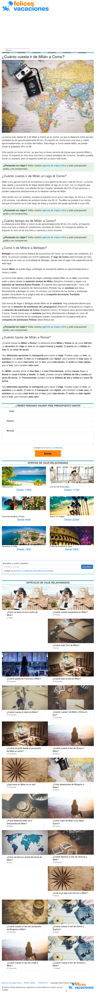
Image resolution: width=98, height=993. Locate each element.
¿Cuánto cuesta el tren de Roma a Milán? (68, 749)
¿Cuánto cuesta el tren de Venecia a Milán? (69, 964)
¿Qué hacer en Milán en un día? (21, 784)
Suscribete (87, 566)
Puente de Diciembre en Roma (61, 546)
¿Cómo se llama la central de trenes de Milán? (24, 858)
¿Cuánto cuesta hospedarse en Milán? (70, 612)
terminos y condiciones (23, 570)
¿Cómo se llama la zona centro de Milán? (22, 613)
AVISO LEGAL (29, 982)
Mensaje (10, 430)
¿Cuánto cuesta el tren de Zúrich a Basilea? (68, 928)
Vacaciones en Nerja (9, 546)
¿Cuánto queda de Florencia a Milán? (24, 678)
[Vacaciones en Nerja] (24, 540)
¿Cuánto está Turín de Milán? (66, 645)
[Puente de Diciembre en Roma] (72, 541)
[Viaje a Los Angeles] (72, 507)
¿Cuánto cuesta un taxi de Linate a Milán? (22, 964)
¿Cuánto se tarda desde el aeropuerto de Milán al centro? (24, 749)
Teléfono (10, 421)
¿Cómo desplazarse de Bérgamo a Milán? (68, 786)
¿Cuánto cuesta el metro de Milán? (22, 712)
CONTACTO (43, 982)
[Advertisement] (48, 30)
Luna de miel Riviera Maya (59, 486)
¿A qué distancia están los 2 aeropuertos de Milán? (19, 822)
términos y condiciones (53, 447)
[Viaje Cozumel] (24, 477)
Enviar (48, 453)
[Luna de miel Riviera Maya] (72, 474)
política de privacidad (44, 570)
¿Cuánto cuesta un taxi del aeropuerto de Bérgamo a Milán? (24, 928)
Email (11, 411)
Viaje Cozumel (7, 486)
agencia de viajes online (54, 165)
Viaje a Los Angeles (57, 516)
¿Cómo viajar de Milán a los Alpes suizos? (68, 822)
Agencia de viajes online (11, 982)
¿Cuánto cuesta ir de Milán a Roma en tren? (70, 713)
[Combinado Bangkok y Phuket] (24, 503)
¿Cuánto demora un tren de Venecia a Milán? (70, 858)
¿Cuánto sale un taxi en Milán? (67, 678)
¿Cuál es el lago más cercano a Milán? (70, 892)
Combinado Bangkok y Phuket (13, 516)
